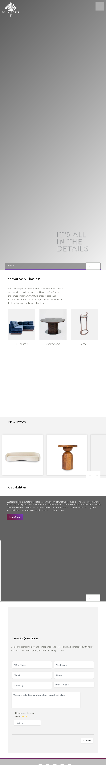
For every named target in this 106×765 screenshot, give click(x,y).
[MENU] (100, 6)
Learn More (14, 517)
